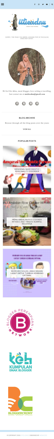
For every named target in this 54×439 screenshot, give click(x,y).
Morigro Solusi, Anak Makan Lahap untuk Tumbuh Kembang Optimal (27, 273)
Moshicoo (43, 435)
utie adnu (25, 435)
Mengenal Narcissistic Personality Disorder (27, 170)
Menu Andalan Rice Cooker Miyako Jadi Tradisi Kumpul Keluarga (27, 221)
